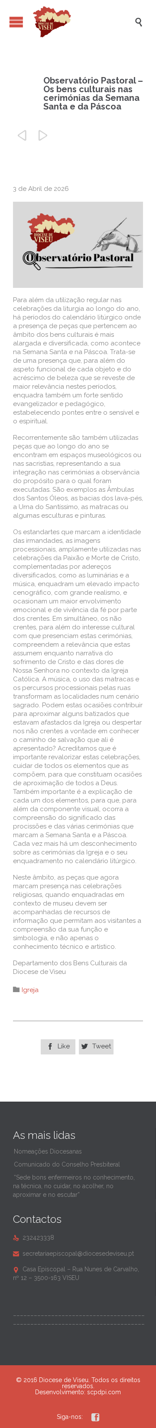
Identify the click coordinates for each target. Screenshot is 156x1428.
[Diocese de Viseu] (82, 22)
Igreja (30, 990)
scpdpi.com (104, 1392)
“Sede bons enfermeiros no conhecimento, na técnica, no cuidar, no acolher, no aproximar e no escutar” (74, 1186)
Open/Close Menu (16, 21)
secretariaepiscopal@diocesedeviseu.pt (73, 1253)
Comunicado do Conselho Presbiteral (67, 1164)
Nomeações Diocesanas (48, 1151)
